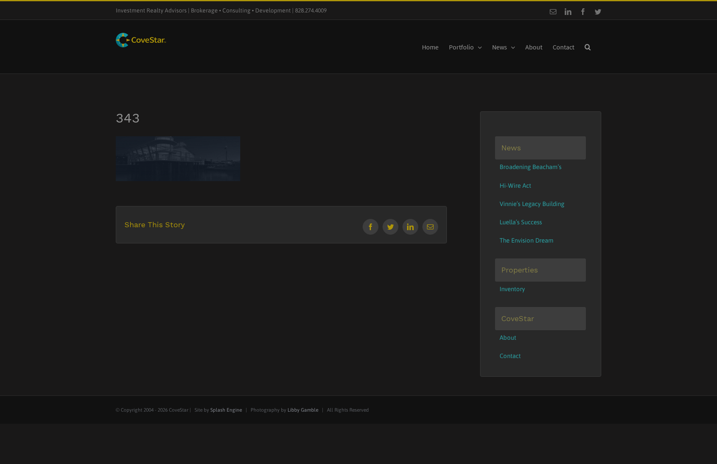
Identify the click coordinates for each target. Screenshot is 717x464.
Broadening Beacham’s (530, 166)
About (508, 337)
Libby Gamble (303, 410)
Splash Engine (226, 410)
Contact (510, 355)
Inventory (512, 288)
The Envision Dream (527, 240)
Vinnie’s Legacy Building (532, 203)
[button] (588, 47)
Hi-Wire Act (515, 185)
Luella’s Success (521, 222)
